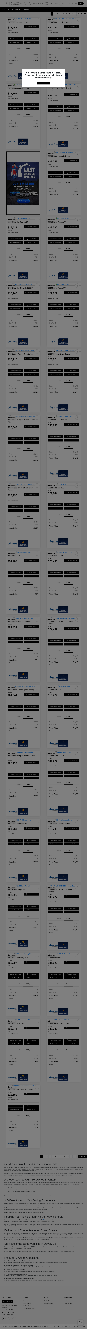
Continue (43, 83)
